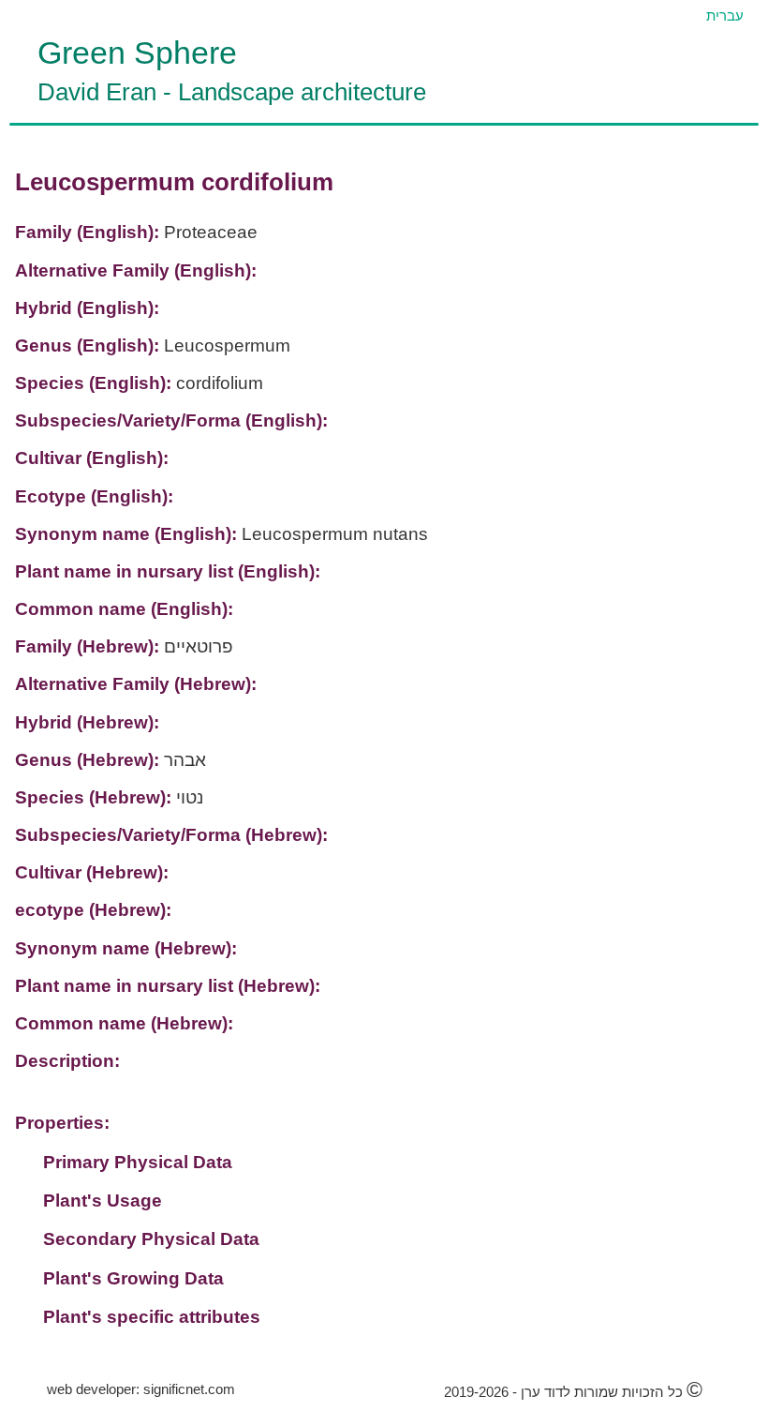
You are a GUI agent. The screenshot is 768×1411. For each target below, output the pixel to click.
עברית (725, 15)
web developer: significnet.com (141, 1389)
